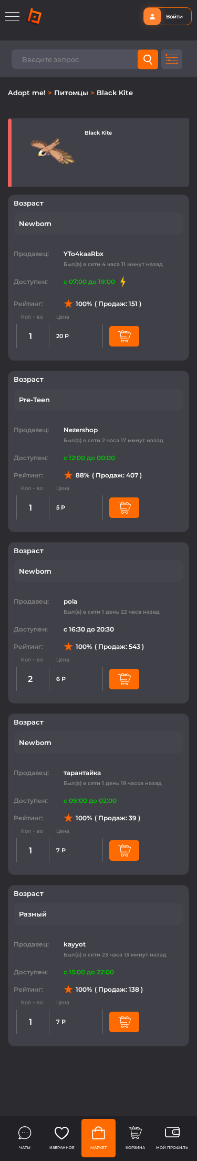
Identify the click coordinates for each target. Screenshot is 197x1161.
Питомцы (72, 92)
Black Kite (115, 92)
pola (70, 601)
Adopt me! (28, 92)
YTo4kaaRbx (83, 254)
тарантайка (82, 773)
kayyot (75, 944)
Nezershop (81, 430)
